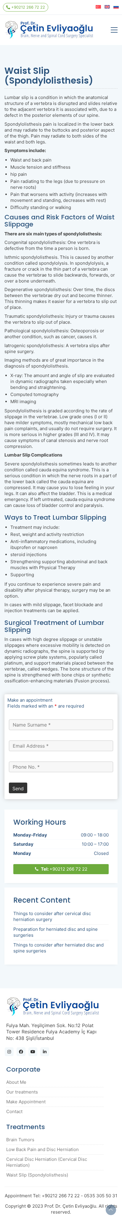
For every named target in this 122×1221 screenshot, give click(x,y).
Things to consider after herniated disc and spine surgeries (58, 948)
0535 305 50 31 (100, 1195)
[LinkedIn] (44, 1051)
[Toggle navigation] (114, 30)
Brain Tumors (20, 1139)
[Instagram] (9, 1051)
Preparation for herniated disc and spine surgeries (55, 932)
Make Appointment (26, 1102)
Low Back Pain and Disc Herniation (42, 1149)
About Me (16, 1082)
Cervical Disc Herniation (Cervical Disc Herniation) (46, 1162)
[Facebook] (21, 1051)
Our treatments (22, 1092)
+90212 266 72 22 (27, 7)
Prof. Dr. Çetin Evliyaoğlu (70, 1206)
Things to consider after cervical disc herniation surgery (52, 916)
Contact (14, 1111)
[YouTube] (32, 1051)
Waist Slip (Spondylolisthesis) (37, 1175)
